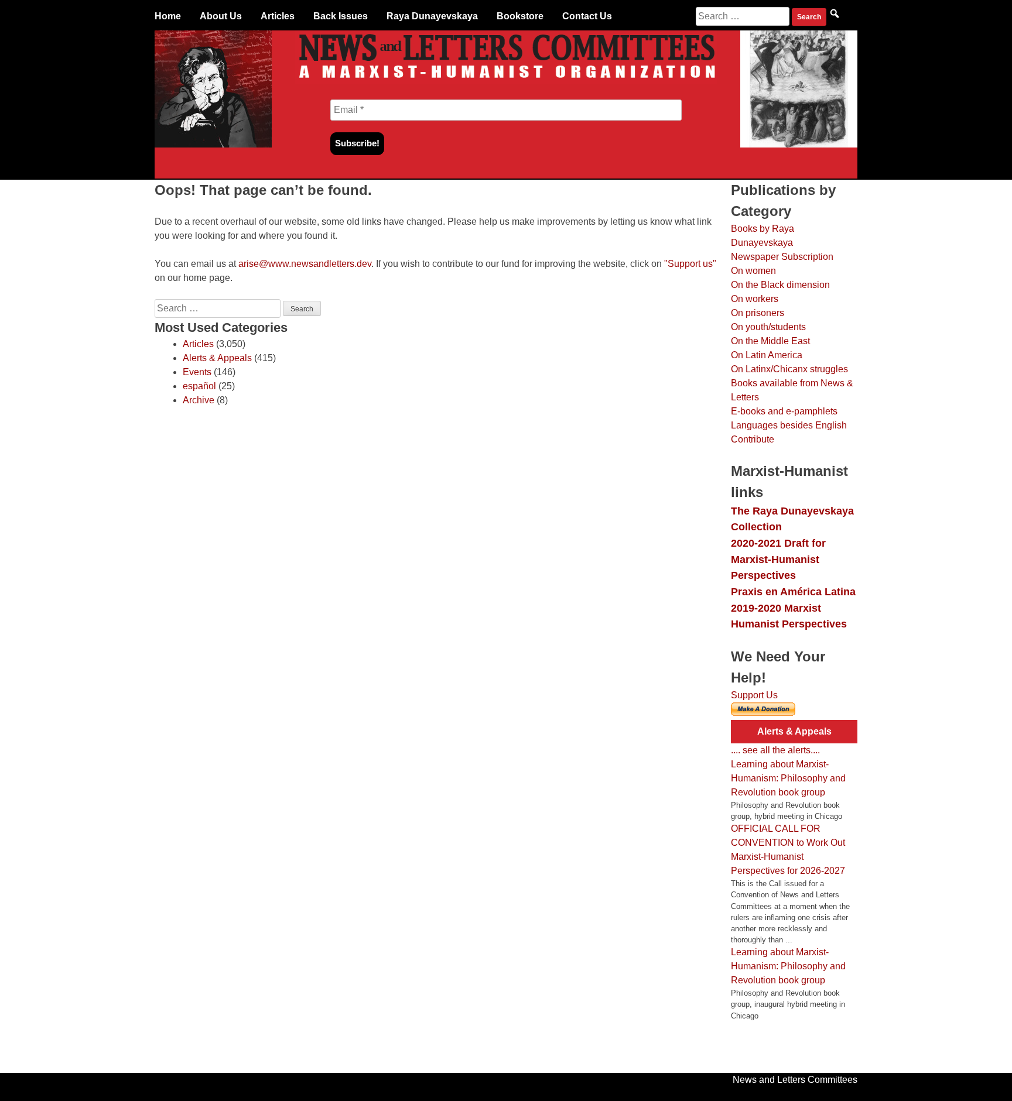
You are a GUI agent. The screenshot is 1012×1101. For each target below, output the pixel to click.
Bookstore (520, 16)
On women (753, 271)
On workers (754, 299)
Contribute (752, 439)
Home (168, 16)
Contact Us (587, 16)
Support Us (754, 695)
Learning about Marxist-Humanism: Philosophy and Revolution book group (788, 778)
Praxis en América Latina (793, 591)
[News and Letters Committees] (506, 80)
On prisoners (757, 313)
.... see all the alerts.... (775, 750)
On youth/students (768, 327)
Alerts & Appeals (217, 358)
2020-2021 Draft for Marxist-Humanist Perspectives (778, 559)
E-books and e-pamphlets (784, 411)
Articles (278, 16)
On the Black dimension (780, 285)
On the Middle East (770, 341)
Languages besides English (789, 425)
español (199, 386)
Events (197, 372)
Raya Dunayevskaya (432, 16)
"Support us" (690, 264)
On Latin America (766, 355)
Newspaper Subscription (782, 257)
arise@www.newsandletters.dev (304, 264)
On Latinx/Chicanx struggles (789, 369)
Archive (198, 400)
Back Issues (340, 16)
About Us (221, 16)
